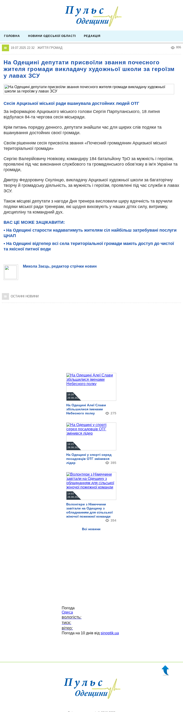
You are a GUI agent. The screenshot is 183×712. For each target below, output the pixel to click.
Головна (12, 36)
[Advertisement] (91, 335)
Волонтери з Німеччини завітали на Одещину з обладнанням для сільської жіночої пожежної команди (89, 510)
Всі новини (91, 529)
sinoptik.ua (110, 633)
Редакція (92, 36)
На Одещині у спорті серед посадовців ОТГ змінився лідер (89, 459)
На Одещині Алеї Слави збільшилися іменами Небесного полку (86, 409)
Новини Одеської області (52, 36)
